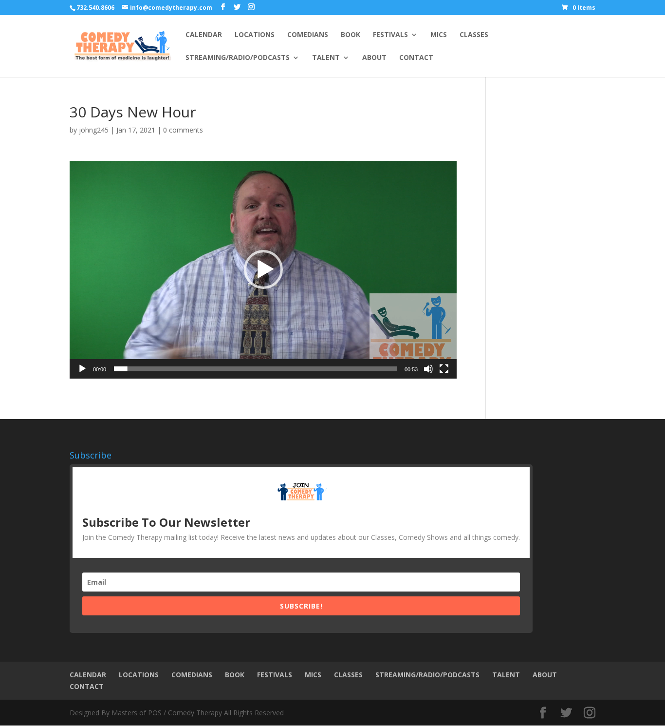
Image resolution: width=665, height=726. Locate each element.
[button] (263, 269)
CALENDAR (203, 35)
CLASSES (474, 35)
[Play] (82, 369)
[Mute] (428, 369)
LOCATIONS (255, 35)
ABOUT (374, 58)
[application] (263, 270)
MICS (438, 35)
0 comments (183, 129)
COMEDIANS (307, 35)
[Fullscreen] (444, 369)
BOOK (350, 35)
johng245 (94, 129)
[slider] (255, 368)
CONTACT (416, 58)
